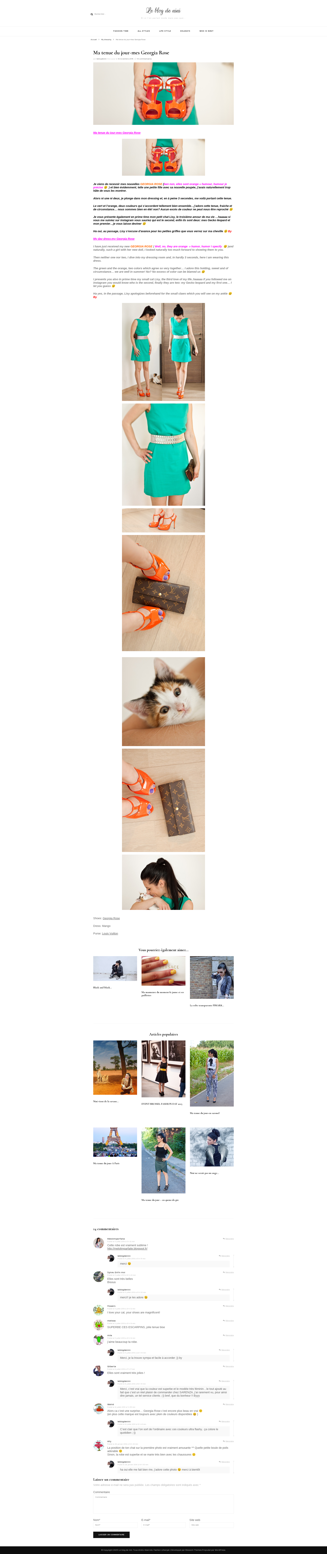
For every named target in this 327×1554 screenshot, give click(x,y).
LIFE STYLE (165, 31)
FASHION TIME (120, 31)
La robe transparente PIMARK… (207, 1005)
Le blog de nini (163, 10)
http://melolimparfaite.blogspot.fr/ (127, 1248)
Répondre (230, 1239)
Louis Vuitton (110, 933)
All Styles (144, 31)
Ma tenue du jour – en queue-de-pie (160, 1200)
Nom (96, 1520)
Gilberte (111, 1366)
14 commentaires (144, 59)
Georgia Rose (111, 918)
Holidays (185, 31)
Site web (194, 1520)
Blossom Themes (193, 1550)
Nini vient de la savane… (106, 1101)
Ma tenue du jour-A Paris (106, 1163)
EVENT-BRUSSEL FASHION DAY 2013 (162, 1104)
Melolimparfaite (116, 1239)
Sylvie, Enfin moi (116, 1272)
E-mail (145, 1520)
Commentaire (101, 1492)
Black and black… (102, 987)
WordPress (220, 1550)
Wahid (110, 1404)
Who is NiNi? (206, 31)
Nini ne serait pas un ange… (204, 1173)
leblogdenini (101, 59)
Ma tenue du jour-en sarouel (204, 1113)
